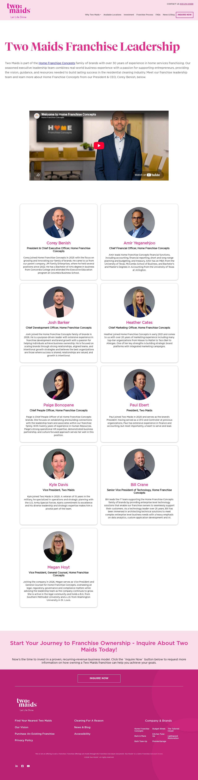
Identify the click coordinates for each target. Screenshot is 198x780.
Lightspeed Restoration (173, 737)
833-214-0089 (186, 4)
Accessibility (82, 734)
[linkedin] (16, 766)
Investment (129, 15)
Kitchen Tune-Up (158, 735)
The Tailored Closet (173, 730)
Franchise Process (144, 15)
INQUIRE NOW (185, 15)
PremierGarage (159, 741)
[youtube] (28, 766)
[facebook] (22, 766)
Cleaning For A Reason (88, 720)
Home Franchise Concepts (57, 63)
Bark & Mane (140, 736)
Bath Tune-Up (140, 741)
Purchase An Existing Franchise (35, 734)
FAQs (158, 15)
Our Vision (21, 727)
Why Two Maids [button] (92, 15)
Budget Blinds (158, 729)
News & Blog (169, 15)
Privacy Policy (24, 740)
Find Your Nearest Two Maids (33, 720)
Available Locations (112, 15)
